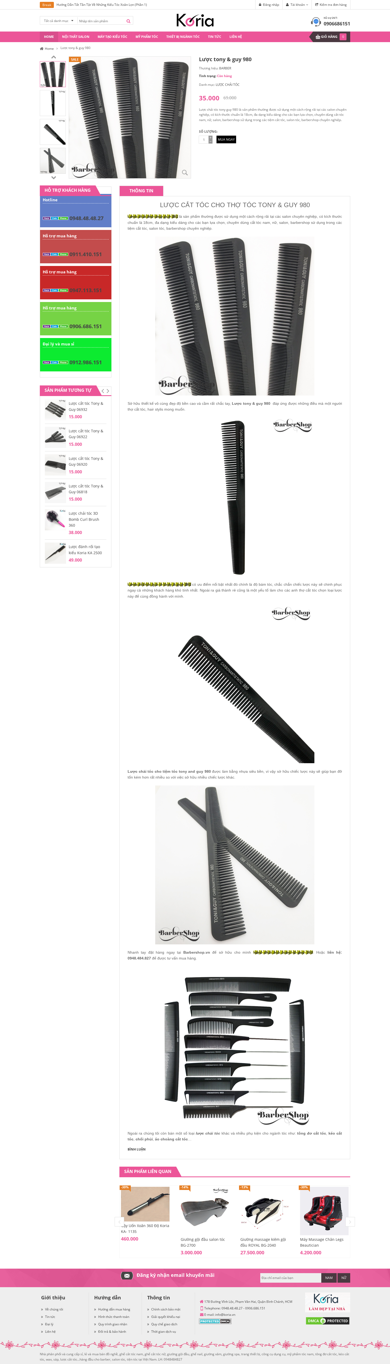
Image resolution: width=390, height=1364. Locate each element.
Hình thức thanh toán (113, 1316)
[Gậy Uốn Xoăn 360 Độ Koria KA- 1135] (145, 1204)
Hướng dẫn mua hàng (114, 1309)
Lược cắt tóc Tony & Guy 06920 (86, 461)
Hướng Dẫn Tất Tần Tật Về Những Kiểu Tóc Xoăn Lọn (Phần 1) (102, 4)
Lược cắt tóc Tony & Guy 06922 (86, 433)
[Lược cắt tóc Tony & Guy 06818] (55, 492)
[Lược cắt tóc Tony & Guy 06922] (55, 437)
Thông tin (141, 191)
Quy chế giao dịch (164, 1324)
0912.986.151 (86, 362)
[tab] (141, 191)
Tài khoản (298, 4)
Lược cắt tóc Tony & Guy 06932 (86, 406)
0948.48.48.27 (86, 218)
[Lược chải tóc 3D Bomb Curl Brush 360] (55, 519)
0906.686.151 (86, 326)
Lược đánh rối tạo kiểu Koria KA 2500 (85, 549)
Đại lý (49, 1324)
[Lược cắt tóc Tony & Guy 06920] (55, 464)
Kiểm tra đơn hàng (333, 4)
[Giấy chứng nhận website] (327, 1320)
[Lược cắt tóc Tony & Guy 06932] (55, 409)
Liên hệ (50, 1331)
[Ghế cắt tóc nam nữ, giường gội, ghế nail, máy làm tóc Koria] (195, 19)
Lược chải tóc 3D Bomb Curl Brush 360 (84, 519)
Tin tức (50, 1316)
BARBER (225, 68)
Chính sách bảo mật (165, 1309)
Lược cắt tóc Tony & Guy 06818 (86, 488)
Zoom (185, 172)
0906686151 (337, 23)
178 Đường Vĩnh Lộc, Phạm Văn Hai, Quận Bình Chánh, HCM (248, 1301)
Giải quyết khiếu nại (165, 1316)
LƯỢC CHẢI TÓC (228, 84)
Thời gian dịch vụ (163, 1331)
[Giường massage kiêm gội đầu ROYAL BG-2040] (264, 1211)
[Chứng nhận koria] (327, 1302)
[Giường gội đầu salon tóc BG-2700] (205, 1211)
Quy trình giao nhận (112, 1324)
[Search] (129, 21)
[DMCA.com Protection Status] (215, 1321)
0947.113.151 (86, 290)
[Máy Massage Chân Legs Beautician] (324, 1211)
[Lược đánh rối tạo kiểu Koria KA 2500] (55, 553)
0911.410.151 (86, 254)
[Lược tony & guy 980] (53, 74)
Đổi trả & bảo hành (112, 1331)
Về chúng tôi (54, 1309)
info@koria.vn (225, 1314)
